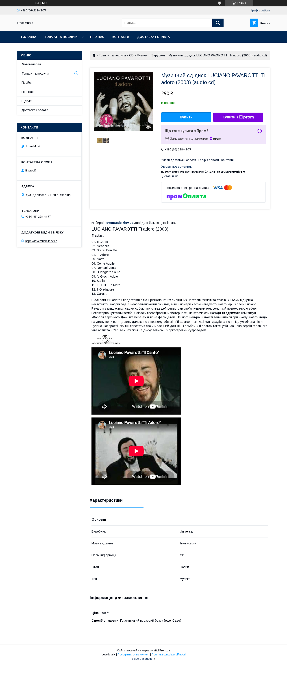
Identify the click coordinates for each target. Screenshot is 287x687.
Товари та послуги (61, 37)
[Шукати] (218, 23)
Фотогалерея (31, 64)
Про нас (97, 37)
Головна (28, 37)
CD (131, 55)
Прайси (27, 82)
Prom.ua (164, 650)
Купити (186, 117)
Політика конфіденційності (169, 654)
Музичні (142, 55)
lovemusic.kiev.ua (119, 223)
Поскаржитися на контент (133, 654)
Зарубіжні (158, 55)
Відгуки (27, 101)
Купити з (230, 117)
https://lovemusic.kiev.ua (41, 241)
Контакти (120, 37)
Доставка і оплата (153, 37)
